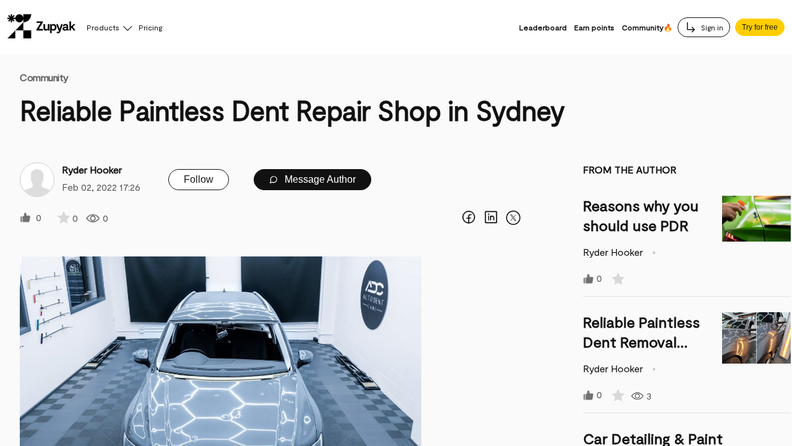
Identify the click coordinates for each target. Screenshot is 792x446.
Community (44, 77)
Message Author (319, 179)
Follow (198, 179)
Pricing (150, 27)
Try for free (760, 27)
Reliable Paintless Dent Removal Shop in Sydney (641, 341)
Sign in (711, 27)
